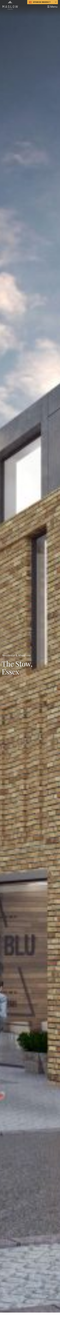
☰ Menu (52, 6)
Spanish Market (41, 2)
